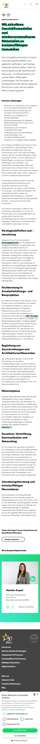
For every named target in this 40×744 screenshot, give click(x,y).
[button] (24, 4)
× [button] (37, 694)
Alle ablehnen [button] (20, 736)
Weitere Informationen (17, 710)
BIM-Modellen (32, 316)
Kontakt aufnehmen (12, 539)
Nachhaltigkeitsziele (10, 243)
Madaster (6, 427)
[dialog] (20, 718)
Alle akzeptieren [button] (20, 730)
